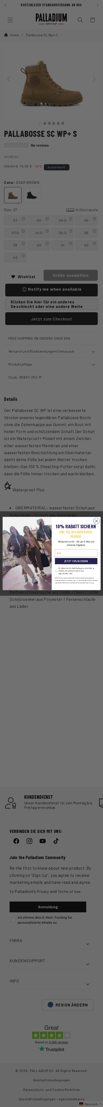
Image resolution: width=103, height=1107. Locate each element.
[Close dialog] (96, 521)
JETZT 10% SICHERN (76, 561)
